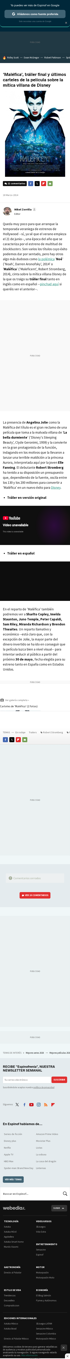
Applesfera (9, 1236)
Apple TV (8, 1154)
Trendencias (9, 1295)
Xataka (7, 1226)
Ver (36, 895)
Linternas (41, 1168)
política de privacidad (43, 1087)
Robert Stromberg (53, 732)
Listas (39, 1147)
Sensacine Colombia (46, 1333)
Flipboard (43, 183)
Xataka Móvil (10, 1231)
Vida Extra (41, 1231)
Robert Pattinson (52, 57)
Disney (55, 487)
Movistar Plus (43, 1140)
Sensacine (41, 1249)
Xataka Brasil (10, 1328)
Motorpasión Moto (45, 1277)
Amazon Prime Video (47, 1134)
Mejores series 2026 (35, 1052)
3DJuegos (40, 1226)
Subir (56, 1208)
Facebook (30, 183)
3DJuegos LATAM (44, 1323)
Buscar (65, 1193)
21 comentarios (16, 183)
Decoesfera (9, 1300)
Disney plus (10, 1140)
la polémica (46, 259)
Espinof (39, 1254)
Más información (29, 1355)
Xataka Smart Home (14, 1241)
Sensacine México (44, 1328)
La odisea (41, 1154)
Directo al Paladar (12, 1272)
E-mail (50, 183)
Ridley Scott (13, 57)
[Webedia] (14, 1210)
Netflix (7, 1147)
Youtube (31, 1104)
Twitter (37, 183)
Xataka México (11, 1323)
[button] (24, 209)
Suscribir (59, 1079)
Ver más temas (13, 1179)
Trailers (33, 732)
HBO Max (8, 1161)
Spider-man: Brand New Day (18, 1168)
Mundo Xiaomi (11, 1246)
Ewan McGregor (31, 57)
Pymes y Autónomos (46, 1300)
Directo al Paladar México (16, 1338)
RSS (46, 1104)
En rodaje (20, 732)
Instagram (38, 1104)
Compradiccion (11, 1305)
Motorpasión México (46, 1338)
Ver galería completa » (17, 700)
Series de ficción (13, 1134)
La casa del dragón (46, 1161)
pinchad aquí (49, 284)
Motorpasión (42, 1272)
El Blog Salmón (43, 1295)
